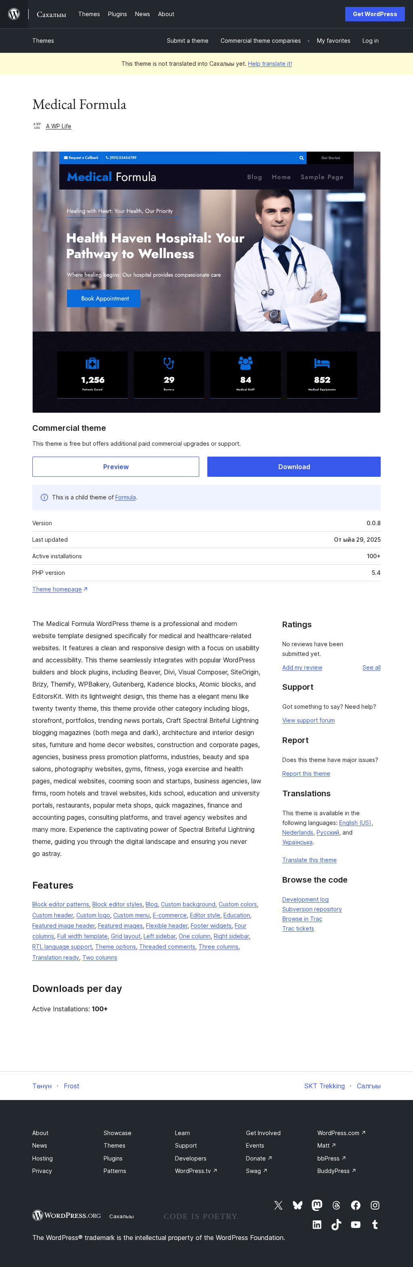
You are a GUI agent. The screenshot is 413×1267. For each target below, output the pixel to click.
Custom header (52, 915)
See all (372, 667)
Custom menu (131, 915)
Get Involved (263, 1132)
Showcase (117, 1132)
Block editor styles (117, 904)
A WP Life (58, 126)
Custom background (188, 904)
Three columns (218, 946)
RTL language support (62, 946)
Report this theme (306, 773)
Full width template (82, 936)
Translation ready (55, 957)
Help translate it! (270, 63)
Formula (125, 497)
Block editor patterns (60, 904)
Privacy (42, 1170)
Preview (116, 467)
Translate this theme (309, 859)
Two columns (99, 957)
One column (195, 936)
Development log (305, 899)
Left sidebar (159, 936)
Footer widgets (211, 925)
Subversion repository (312, 909)
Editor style (205, 915)
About (40, 1132)
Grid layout (125, 936)
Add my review (302, 667)
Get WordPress (375, 13)
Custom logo (93, 915)
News (39, 1145)
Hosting (42, 1158)
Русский (328, 832)
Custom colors (238, 904)
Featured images (120, 925)
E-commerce (170, 915)
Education (236, 915)
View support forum (308, 720)
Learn (182, 1132)
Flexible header (167, 925)
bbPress (331, 1158)
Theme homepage (57, 589)
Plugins (113, 1158)
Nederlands (297, 832)
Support (186, 1145)
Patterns (115, 1170)
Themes (43, 40)
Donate (259, 1158)
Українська (297, 842)
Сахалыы (121, 1216)
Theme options (115, 946)
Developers (190, 1158)
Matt (326, 1145)
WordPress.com (341, 1132)
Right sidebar (231, 936)
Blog (152, 904)
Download (294, 467)
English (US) (355, 822)
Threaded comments (167, 946)
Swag (257, 1170)
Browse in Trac (302, 918)
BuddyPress (337, 1170)
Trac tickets (298, 928)
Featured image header (63, 925)
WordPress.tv (196, 1170)
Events (255, 1145)
